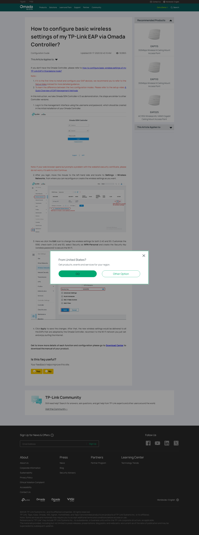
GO (78, 274)
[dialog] (99, 267)
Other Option (121, 274)
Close (143, 255)
